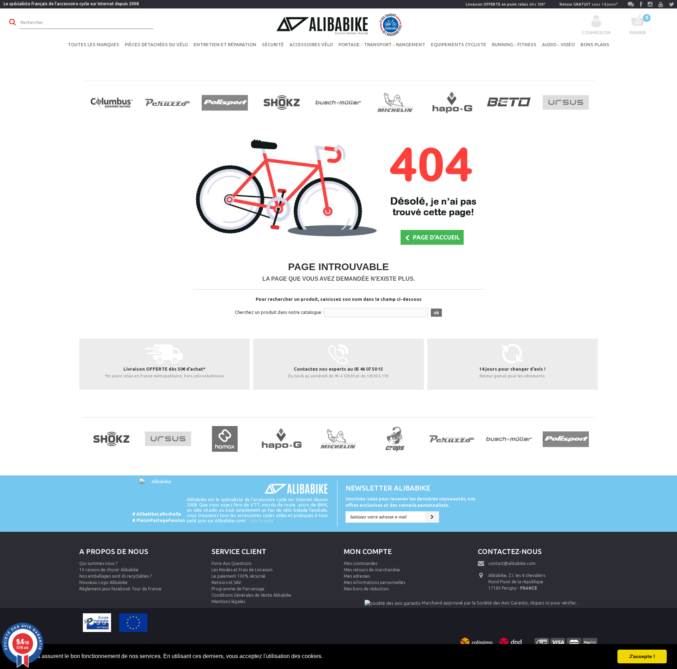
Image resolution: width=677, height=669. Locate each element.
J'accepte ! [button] (642, 656)
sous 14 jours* (589, 4)
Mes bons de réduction (366, 588)
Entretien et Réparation (225, 44)
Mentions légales (228, 601)
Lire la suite (262, 520)
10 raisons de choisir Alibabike (109, 569)
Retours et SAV (226, 582)
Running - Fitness (514, 44)
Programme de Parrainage (238, 588)
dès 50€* (505, 4)
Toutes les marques (93, 44)
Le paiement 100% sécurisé (239, 576)
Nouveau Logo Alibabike (103, 582)
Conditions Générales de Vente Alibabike (251, 595)
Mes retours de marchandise (372, 569)
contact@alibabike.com (512, 563)
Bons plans (594, 44)
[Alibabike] (338, 24)
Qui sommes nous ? (98, 563)
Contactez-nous (510, 551)
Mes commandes (360, 563)
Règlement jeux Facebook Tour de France (120, 588)
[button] (325, 657)
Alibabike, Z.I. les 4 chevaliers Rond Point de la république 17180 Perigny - (516, 581)
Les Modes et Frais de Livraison (242, 569)
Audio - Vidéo (558, 44)
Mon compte (368, 551)
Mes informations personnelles (374, 582)
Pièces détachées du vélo (156, 44)
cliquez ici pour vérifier (553, 602)
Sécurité (273, 44)
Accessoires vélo (311, 44)
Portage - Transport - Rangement (381, 44)
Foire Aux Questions (231, 563)
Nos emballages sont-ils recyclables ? (115, 576)
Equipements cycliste (458, 44)
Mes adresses (357, 576)
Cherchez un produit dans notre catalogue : (279, 312)
